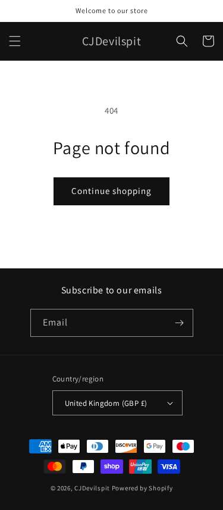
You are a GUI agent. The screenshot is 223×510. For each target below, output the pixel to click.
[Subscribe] (180, 323)
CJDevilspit (92, 488)
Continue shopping (111, 190)
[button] (15, 41)
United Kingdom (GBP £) (106, 403)
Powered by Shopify (142, 488)
